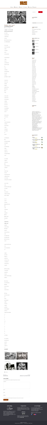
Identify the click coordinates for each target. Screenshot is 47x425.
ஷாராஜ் (33, 130)
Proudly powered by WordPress (19, 423)
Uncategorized (34, 101)
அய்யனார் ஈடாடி (34, 111)
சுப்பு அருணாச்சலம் (34, 121)
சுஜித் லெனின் (34, 120)
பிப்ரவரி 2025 (34, 82)
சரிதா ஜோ (37, 118)
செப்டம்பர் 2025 (34, 75)
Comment (4, 381)
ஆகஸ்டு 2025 (34, 76)
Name (4, 389)
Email (4, 392)
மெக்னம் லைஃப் (37, 52)
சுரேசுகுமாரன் (40, 121)
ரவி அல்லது (34, 128)
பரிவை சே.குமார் (34, 124)
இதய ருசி (6, 351)
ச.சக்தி (33, 118)
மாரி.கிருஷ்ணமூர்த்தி (35, 127)
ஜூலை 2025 (34, 77)
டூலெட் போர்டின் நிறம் (35, 31)
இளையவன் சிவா (34, 114)
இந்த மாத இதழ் (34, 92)
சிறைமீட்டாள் (36, 43)
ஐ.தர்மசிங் (34, 115)
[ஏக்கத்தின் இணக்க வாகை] (21, 359)
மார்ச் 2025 (34, 81)
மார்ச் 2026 (34, 67)
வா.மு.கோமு (39, 129)
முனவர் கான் (40, 127)
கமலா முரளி (38, 116)
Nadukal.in (18, 415)
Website (4, 395)
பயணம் (33, 30)
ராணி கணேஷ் (34, 129)
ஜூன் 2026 (34, 62)
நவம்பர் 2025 (34, 72)
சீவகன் (40, 118)
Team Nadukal (22, 415)
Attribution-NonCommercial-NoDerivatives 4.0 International (23, 417)
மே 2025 (34, 80)
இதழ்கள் (34, 86)
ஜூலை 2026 (34, 61)
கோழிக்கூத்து (36, 49)
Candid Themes (30, 423)
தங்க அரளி (34, 34)
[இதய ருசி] (10, 359)
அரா (38, 111)
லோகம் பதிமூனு (37, 40)
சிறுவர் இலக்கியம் (35, 90)
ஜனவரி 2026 (34, 70)
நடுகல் (10, 27)
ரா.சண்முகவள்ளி (38, 128)
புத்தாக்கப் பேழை (18, 361)
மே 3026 (34, 65)
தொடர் (33, 85)
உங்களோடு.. (34, 87)
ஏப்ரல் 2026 (34, 66)
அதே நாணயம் (36, 46)
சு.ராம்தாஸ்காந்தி (34, 119)
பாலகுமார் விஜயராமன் (35, 125)
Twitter (32, 414)
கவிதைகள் (34, 100)
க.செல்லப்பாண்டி (38, 115)
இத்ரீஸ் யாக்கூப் (38, 112)
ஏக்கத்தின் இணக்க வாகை (19, 351)
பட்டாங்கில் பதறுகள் (7, 361)
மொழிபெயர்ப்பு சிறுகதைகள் (36, 91)
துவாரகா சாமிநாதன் (35, 123)
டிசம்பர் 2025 (34, 71)
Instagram (35, 414)
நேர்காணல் (34, 96)
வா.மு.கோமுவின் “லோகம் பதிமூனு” (37, 29)
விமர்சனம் (34, 95)
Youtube (34, 414)
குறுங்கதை (34, 97)
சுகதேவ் (38, 119)
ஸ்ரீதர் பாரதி (37, 130)
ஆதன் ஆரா (34, 112)
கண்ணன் (34, 116)
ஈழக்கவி (39, 114)
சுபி (38, 120)
